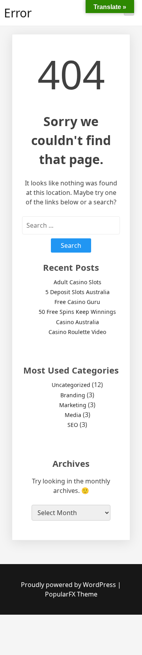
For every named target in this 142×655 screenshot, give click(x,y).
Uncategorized (71, 385)
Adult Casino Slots (77, 282)
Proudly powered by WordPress (69, 584)
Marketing (72, 405)
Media (73, 415)
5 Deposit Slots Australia (77, 292)
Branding (72, 395)
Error (18, 13)
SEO (72, 424)
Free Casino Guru (77, 302)
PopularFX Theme (71, 594)
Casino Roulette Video (77, 332)
